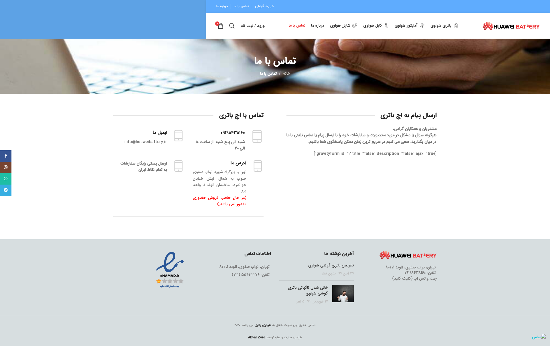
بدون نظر (329, 273)
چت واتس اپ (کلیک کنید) (414, 278)
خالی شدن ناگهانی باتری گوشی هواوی (308, 290)
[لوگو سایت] (511, 25)
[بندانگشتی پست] (343, 294)
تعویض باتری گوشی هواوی (331, 265)
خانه (286, 73)
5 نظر (300, 302)
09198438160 (415, 273)
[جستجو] (232, 25)
